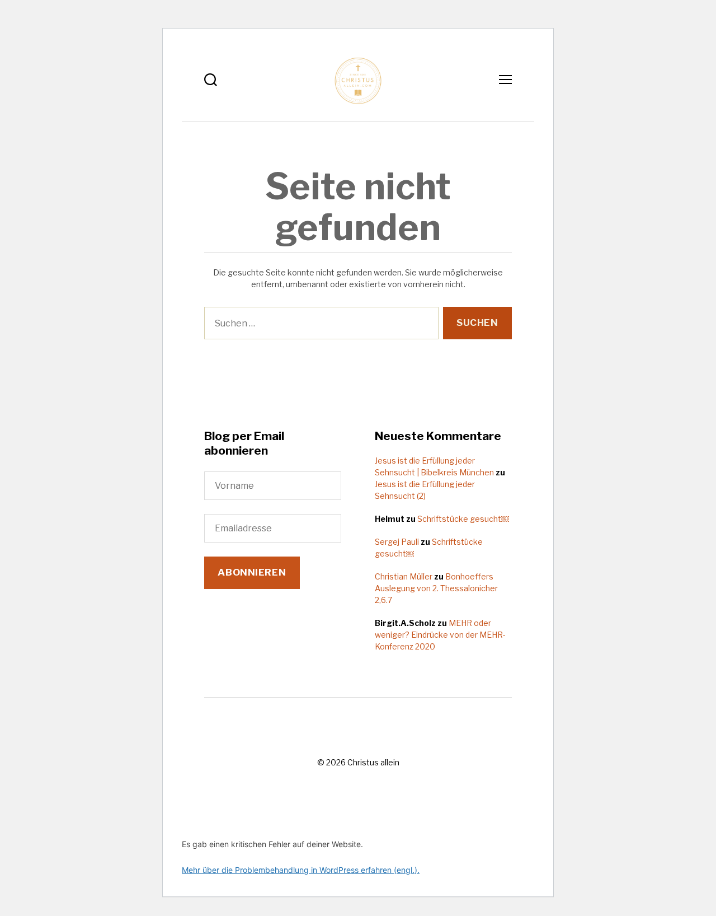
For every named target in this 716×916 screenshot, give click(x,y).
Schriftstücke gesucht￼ (463, 519)
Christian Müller (403, 576)
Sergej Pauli (397, 541)
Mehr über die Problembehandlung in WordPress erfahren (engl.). (301, 870)
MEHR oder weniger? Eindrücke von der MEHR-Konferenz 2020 (440, 634)
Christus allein (373, 762)
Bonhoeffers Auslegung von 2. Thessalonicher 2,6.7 (436, 588)
